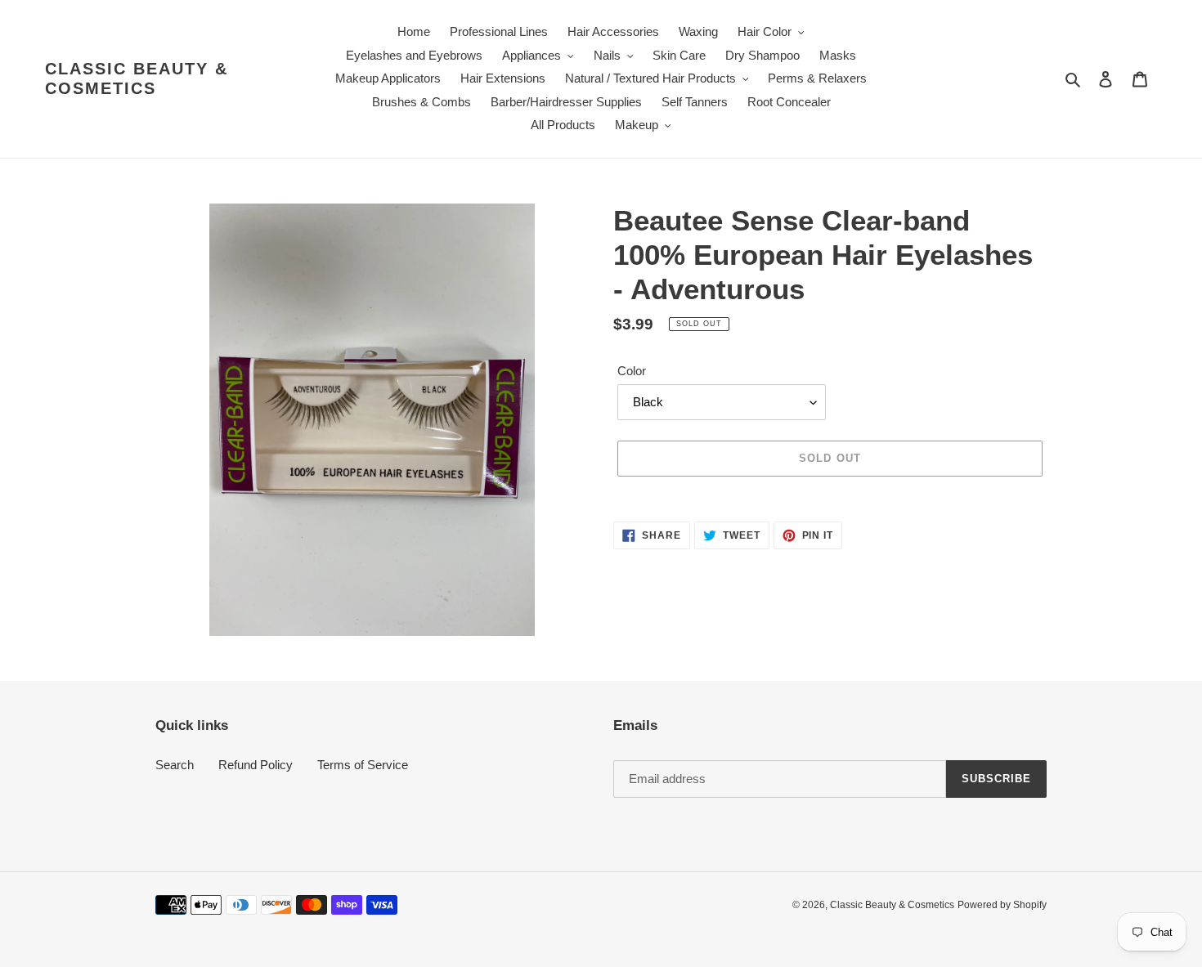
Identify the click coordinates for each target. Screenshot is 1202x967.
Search (174, 765)
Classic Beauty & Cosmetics (136, 78)
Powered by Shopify (1002, 905)
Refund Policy (255, 765)
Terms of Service (362, 765)
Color (631, 371)
